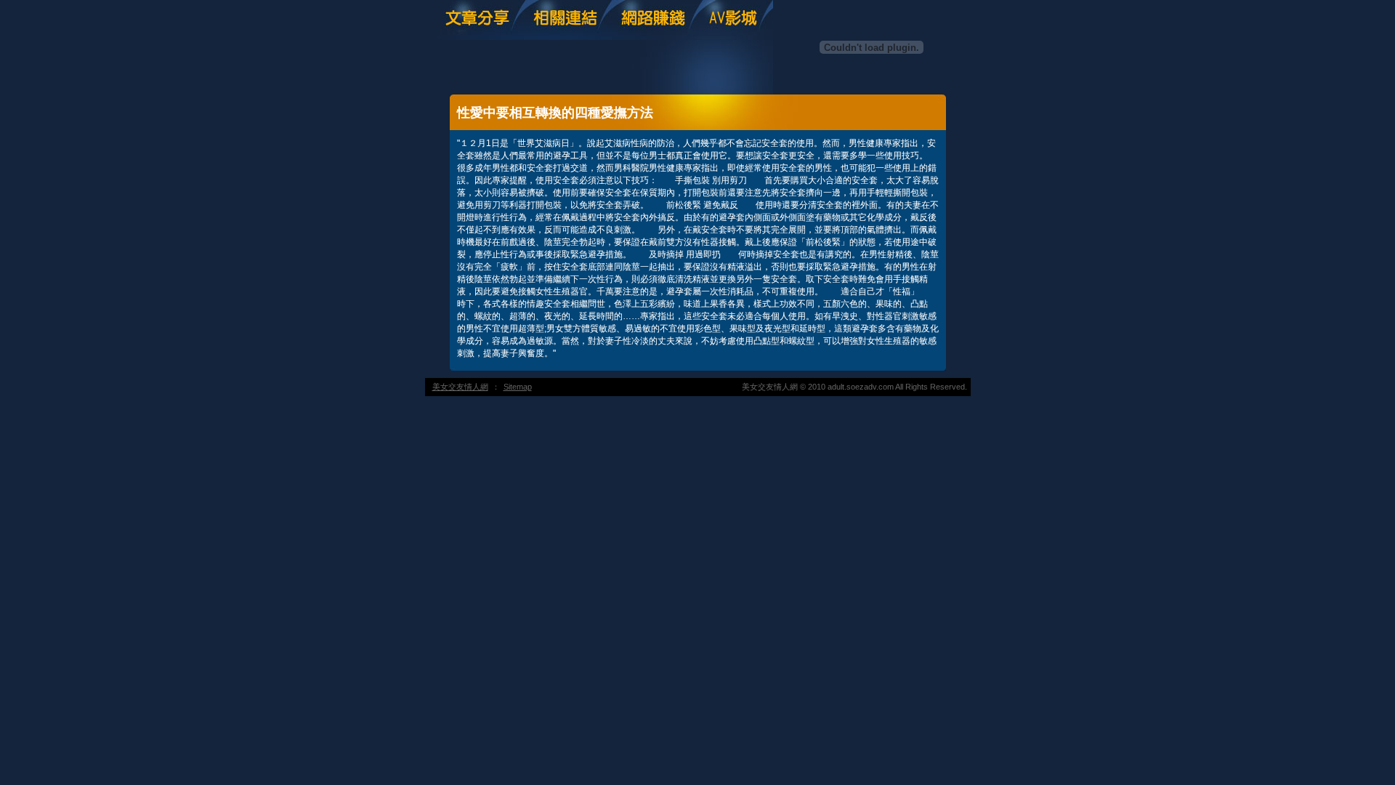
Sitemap (518, 386)
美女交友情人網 (460, 386)
